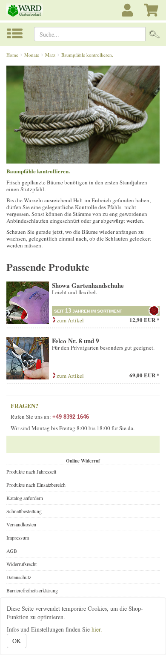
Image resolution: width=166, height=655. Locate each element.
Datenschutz (18, 577)
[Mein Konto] (128, 15)
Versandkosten (21, 524)
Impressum (17, 537)
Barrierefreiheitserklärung (32, 590)
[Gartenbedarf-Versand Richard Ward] (27, 10)
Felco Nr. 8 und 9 (75, 340)
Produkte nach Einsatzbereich (36, 484)
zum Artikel (69, 320)
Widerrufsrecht (21, 563)
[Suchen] (154, 34)
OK (16, 641)
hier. (97, 629)
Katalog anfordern (24, 497)
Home (12, 55)
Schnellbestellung (24, 511)
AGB (11, 550)
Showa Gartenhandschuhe (88, 285)
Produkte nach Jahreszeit (31, 471)
